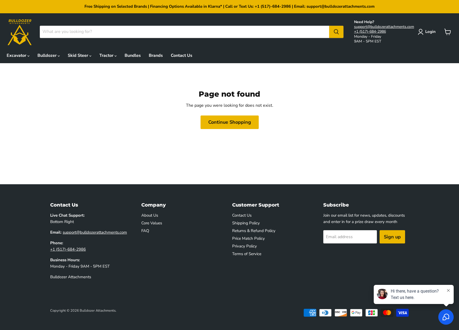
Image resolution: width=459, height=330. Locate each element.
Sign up (392, 237)
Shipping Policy (246, 223)
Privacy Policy (244, 246)
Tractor (106, 55)
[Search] (336, 32)
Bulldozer (47, 55)
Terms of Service (246, 253)
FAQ (145, 230)
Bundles (133, 55)
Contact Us (181, 55)
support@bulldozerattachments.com (384, 26)
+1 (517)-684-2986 (370, 31)
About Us (149, 215)
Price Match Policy (248, 238)
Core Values (151, 223)
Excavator (17, 55)
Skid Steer (78, 55)
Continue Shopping (229, 122)
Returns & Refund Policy (253, 230)
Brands (156, 55)
